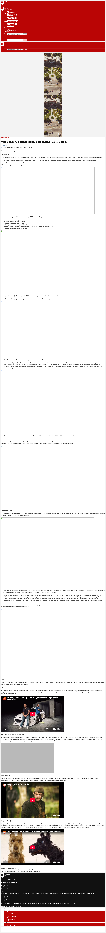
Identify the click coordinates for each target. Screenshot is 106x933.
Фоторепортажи (12, 30)
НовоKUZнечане (12, 15)
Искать (25, 34)
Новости (6, 13)
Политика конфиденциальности (12, 900)
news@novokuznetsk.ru (6, 886)
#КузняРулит (10, 26)
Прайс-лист (7, 897)
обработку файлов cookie (68, 903)
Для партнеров (8, 899)
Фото (5, 22)
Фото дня (10, 29)
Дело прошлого (12, 24)
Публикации (8, 15)
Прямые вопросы (12, 17)
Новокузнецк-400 (12, 14)
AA (21, 906)
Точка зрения (11, 12)
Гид (8, 17)
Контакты (6, 896)
